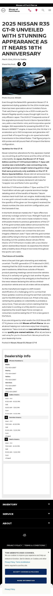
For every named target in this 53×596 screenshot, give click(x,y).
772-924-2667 (10, 367)
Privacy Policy (14, 545)
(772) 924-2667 (11, 391)
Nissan (13, 342)
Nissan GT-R (31, 342)
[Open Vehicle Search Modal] (43, 10)
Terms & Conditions (34, 545)
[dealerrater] (24, 535)
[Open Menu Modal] (49, 10)
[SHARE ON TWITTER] (24, 64)
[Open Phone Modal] (29, 10)
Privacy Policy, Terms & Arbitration (17, 562)
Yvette (23, 59)
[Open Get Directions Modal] (36, 10)
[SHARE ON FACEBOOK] (19, 64)
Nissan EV (21, 342)
